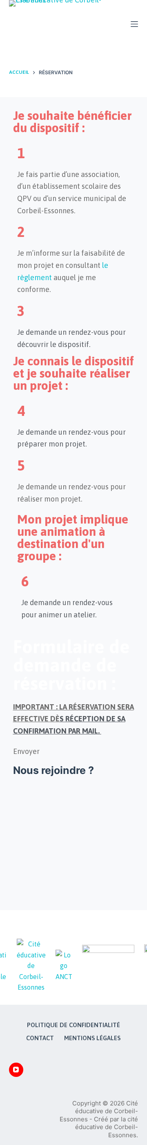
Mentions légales (92, 1037)
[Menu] (134, 24)
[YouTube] (16, 1070)
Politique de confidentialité (73, 1024)
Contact (40, 1037)
